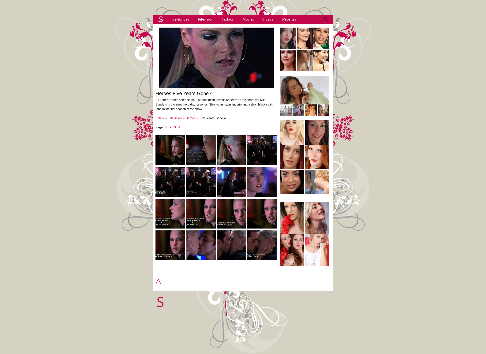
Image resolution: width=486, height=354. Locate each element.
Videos (267, 19)
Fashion (228, 19)
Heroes (191, 118)
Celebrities (180, 19)
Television (205, 19)
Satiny (159, 118)
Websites (289, 19)
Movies (248, 19)
